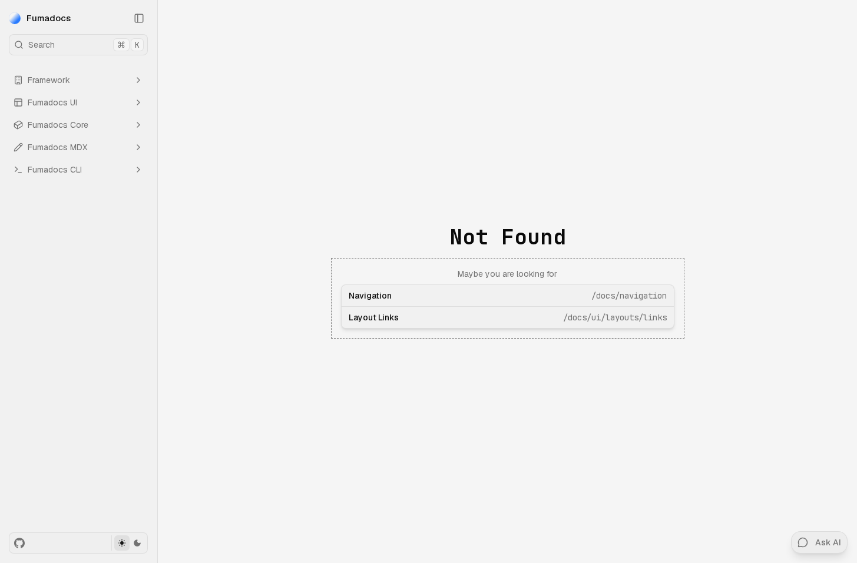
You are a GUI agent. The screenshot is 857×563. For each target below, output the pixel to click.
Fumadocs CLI (55, 169)
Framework (49, 80)
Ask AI (828, 542)
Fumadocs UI (52, 102)
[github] (19, 543)
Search (84, 44)
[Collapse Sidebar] (139, 18)
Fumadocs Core (58, 125)
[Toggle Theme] (129, 543)
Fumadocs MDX (57, 147)
